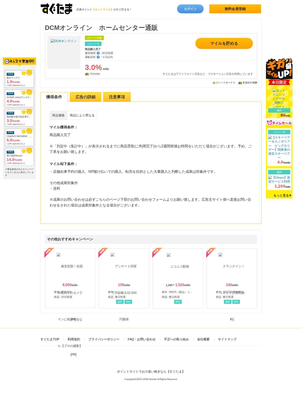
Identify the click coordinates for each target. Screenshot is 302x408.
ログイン (190, 9)
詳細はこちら (279, 147)
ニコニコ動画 (178, 278)
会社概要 (203, 339)
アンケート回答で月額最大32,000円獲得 (124, 278)
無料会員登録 (235, 9)
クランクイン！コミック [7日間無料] (232, 278)
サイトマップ (227, 339)
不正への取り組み (176, 339)
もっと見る (281, 195)
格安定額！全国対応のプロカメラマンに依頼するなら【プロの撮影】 (70, 278)
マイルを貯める (224, 43)
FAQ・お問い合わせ (142, 339)
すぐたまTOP (49, 339)
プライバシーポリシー (103, 339)
